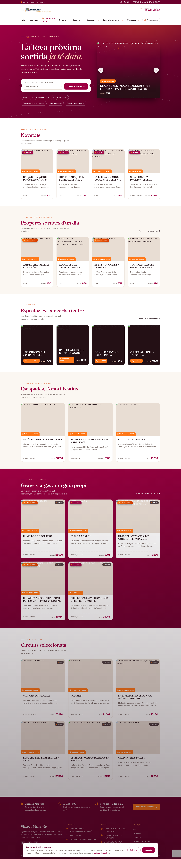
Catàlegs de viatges (141, 841)
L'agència (34, 20)
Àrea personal (152, 20)
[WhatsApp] (121, 2)
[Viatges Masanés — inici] (36, 9)
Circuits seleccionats (75, 103)
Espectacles (62, 97)
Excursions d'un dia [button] (112, 20)
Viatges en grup (48, 19)
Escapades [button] (92, 20)
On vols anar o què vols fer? (38, 82)
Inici (23, 20)
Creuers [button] (77, 20)
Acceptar (149, 850)
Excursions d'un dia (43, 97)
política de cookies (101, 853)
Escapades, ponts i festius (33, 103)
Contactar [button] (132, 20)
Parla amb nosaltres (145, 807)
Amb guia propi (56, 103)
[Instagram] (128, 2)
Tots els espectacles (148, 319)
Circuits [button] (63, 20)
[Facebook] (125, 2)
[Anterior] (100, 70)
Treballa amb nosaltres (146, 2)
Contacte (137, 837)
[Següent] (156, 70)
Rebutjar (134, 850)
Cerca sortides (75, 86)
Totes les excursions (148, 231)
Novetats (26, 97)
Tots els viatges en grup (147, 493)
